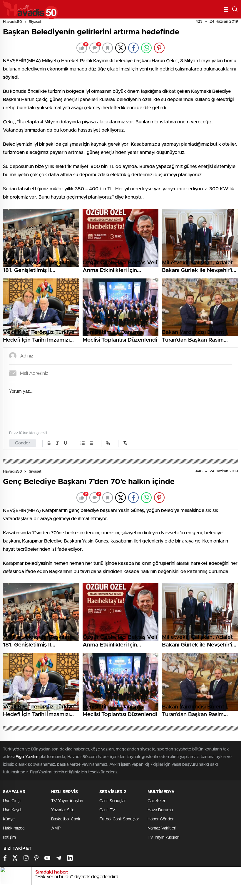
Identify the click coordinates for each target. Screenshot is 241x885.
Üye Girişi (12, 801)
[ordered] (82, 443)
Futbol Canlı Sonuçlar (119, 819)
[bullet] (91, 443)
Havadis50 (12, 22)
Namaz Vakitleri (162, 828)
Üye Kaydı (12, 810)
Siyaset (35, 22)
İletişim (9, 837)
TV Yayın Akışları (67, 801)
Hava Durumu (160, 810)
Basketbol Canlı (65, 819)
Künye (9, 819)
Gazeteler (156, 801)
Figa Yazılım (27, 757)
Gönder (22, 443)
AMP (56, 828)
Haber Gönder (161, 819)
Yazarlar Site (62, 810)
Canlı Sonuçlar (112, 801)
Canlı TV (107, 810)
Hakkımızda (13, 828)
